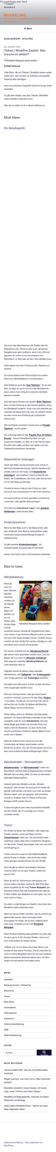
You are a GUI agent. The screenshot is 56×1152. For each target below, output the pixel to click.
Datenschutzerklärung (14, 1023)
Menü (29, 28)
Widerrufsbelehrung (12, 1035)
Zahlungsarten (10, 1012)
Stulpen (47, 697)
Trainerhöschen (11, 837)
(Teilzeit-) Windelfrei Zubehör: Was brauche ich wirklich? (24, 52)
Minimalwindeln (31, 767)
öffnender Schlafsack (36, 657)
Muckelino (15, 15)
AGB (6, 1029)
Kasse (7, 996)
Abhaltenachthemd (39, 650)
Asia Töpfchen (33, 385)
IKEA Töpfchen (44, 401)
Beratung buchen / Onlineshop (17, 985)
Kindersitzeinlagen (28, 544)
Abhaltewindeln (11, 767)
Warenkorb (9, 990)
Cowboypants (43, 674)
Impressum (9, 1018)
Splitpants (26, 674)
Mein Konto (9, 1001)
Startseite (8, 979)
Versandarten (10, 1007)
